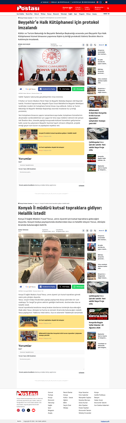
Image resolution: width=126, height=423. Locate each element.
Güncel (36, 14)
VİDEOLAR (54, 2)
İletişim (96, 398)
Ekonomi (56, 14)
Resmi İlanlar (67, 392)
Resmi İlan (29, 14)
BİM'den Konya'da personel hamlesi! (101, 71)
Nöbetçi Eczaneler (85, 413)
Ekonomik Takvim (85, 410)
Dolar (78, 7)
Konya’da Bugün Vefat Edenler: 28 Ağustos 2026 (102, 158)
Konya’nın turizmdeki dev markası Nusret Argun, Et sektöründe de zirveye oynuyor (102, 52)
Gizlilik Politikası (99, 395)
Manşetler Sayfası (85, 398)
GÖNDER (81, 186)
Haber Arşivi (98, 400)
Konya (49, 14)
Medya (65, 408)
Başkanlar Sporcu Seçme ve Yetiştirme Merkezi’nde (102, 168)
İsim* (20, 162)
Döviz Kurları (83, 403)
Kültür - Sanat (68, 398)
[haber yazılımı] (105, 421)
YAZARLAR (45, 2)
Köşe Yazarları (84, 392)
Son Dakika (20, 14)
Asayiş (94, 14)
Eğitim (65, 400)
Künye (96, 392)
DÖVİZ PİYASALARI (64, 2)
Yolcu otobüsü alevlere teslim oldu (102, 81)
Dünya (88, 14)
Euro (87, 7)
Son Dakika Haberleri (101, 405)
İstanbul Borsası (84, 400)
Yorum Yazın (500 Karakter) (27, 169)
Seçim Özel (67, 405)
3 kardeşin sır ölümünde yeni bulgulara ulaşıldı (102, 345)
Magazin (82, 14)
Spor (75, 14)
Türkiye (43, 14)
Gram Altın (99, 7)
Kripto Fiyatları (84, 408)
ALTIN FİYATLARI (76, 2)
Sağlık (70, 14)
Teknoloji (64, 14)
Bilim (65, 403)
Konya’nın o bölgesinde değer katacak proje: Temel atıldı (102, 90)
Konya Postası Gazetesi (26, 18)
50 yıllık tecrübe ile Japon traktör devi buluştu (102, 62)
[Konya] (97, 102)
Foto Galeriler (83, 395)
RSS (20, 421)
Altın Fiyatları (83, 405)
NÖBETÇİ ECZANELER (89, 2)
